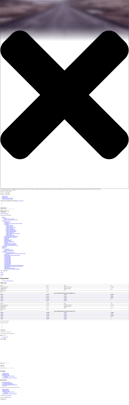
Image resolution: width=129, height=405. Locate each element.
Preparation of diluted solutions (9, 241)
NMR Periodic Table (5, 375)
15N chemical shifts (7, 259)
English (3, 363)
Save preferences (15, 200)
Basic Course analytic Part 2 (8, 250)
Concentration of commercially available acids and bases (13, 223)
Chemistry (4, 220)
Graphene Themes (8, 397)
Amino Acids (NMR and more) (9, 252)
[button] (64, 95)
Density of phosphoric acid (10, 229)
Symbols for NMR (7, 256)
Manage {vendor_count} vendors (7, 198)
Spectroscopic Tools (5, 374)
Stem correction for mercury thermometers (11, 245)
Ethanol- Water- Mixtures (10, 235)
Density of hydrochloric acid (11, 227)
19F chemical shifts (7, 261)
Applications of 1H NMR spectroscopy (8, 391)
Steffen (5, 280)
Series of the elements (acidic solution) (10, 243)
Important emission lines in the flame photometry (12, 255)
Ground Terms (6, 254)
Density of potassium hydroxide (11, 230)
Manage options (5, 196)
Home (3, 217)
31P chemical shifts (7, 264)
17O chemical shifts (7, 260)
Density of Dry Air (9, 226)
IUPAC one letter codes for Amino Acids (10, 219)
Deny (4, 200)
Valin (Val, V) (4, 385)
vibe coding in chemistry (6, 382)
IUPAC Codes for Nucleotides (9, 218)
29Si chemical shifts (7, 263)
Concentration (6, 222)
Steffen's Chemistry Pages (4, 213)
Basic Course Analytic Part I (8, 249)
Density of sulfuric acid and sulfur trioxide (13, 233)
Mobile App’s (4, 247)
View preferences (8, 200)
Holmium (1, 274)
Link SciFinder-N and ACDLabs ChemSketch (9, 384)
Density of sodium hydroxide (11, 231)
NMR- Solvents (6, 267)
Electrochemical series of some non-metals (11, 236)
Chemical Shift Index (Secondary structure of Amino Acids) (15, 253)
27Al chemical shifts (7, 262)
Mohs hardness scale (7, 240)
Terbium (1, 272)
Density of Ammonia (9, 225)
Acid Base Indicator (7, 221)
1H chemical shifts (7, 257)
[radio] (65, 324)
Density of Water (9, 234)
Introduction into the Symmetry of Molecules (9, 377)
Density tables (6, 224)
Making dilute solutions (8, 239)
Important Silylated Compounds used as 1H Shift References (14, 265)
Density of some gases (10, 232)
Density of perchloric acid (10, 228)
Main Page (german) (5, 373)
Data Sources (4, 246)
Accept (2, 200)
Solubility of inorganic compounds (9, 244)
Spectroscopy (4, 251)
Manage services (5, 197)
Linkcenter (6, 376)
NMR (8, 280)
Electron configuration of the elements (10, 237)
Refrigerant (6, 242)
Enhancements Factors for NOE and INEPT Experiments (13, 266)
